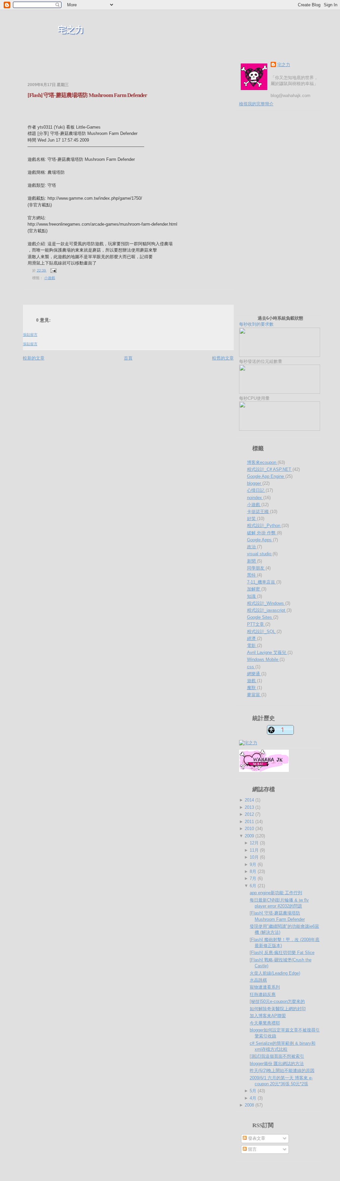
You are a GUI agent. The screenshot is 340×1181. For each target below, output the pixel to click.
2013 (250, 807)
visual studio (260, 553)
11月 (255, 850)
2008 (250, 1105)
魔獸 (252, 687)
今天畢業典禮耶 (265, 1022)
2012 (250, 814)
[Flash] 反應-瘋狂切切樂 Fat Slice (282, 952)
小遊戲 (49, 278)
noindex (255, 497)
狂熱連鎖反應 (263, 994)
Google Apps (260, 539)
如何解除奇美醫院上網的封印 (278, 1008)
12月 (255, 842)
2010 (250, 828)
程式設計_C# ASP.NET (270, 469)
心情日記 (256, 490)
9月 (254, 864)
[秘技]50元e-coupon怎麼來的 (277, 1001)
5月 (254, 1090)
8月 (254, 871)
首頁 (128, 358)
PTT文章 (256, 624)
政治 (252, 546)
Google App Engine (266, 476)
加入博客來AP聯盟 (268, 1015)
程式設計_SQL (262, 631)
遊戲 (252, 680)
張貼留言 (30, 335)
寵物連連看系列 (265, 987)
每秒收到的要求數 (271, 321)
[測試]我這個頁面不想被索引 (277, 1056)
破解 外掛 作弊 (262, 532)
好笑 (252, 518)
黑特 (252, 575)
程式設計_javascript (267, 610)
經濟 (252, 638)
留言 (252, 1149)
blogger (254, 483)
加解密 (254, 589)
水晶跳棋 (258, 980)
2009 (250, 835)
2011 (250, 821)
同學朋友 (256, 568)
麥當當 (254, 694)
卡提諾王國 (258, 511)
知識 (252, 596)
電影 (252, 645)
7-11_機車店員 (261, 582)
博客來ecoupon (262, 462)
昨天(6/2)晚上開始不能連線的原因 (282, 1070)
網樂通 (254, 673)
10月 (255, 857)
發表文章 (256, 1138)
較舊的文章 (223, 358)
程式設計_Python (264, 525)
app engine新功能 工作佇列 (276, 892)
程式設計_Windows (266, 603)
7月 (254, 878)
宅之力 (71, 30)
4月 (254, 1098)
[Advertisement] (100, 70)
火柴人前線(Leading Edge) (275, 973)
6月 (254, 885)
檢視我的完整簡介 (256, 103)
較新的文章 (33, 358)
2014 (250, 800)
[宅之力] (248, 742)
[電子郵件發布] (53, 270)
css (251, 666)
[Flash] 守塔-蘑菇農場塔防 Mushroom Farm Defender (87, 95)
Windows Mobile (263, 659)
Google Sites (260, 617)
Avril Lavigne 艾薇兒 (267, 652)
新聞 (252, 561)
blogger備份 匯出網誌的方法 (277, 1063)
